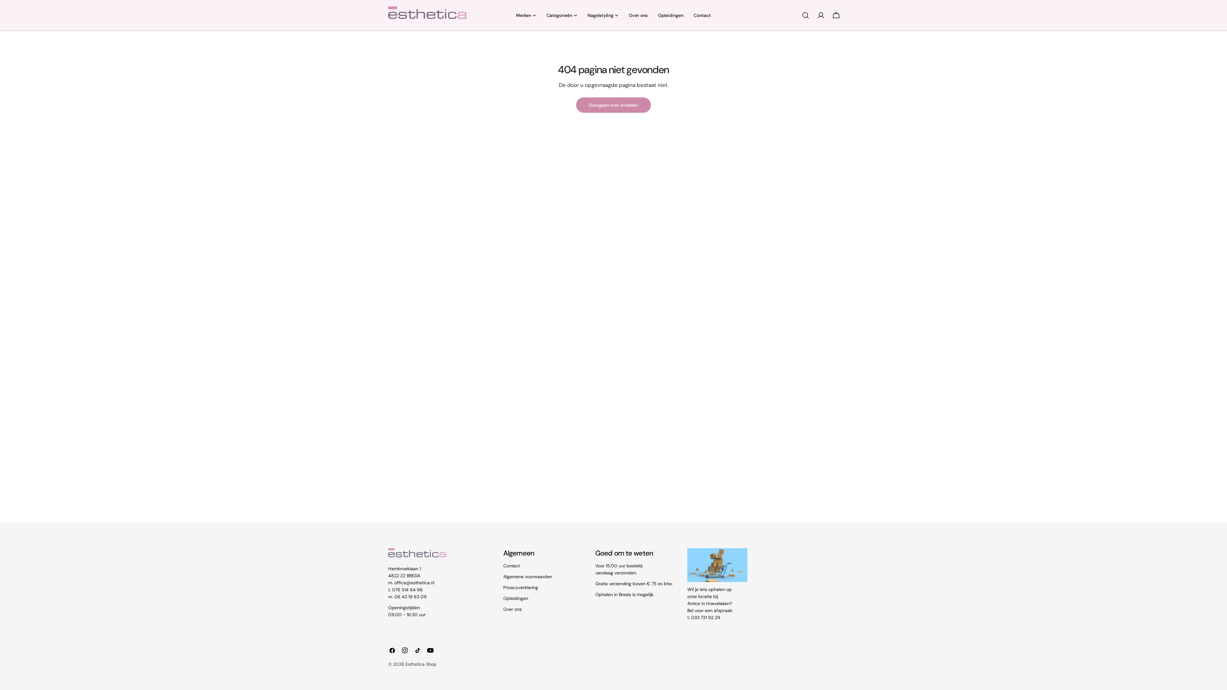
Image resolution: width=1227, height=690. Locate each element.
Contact (511, 566)
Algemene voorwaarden (527, 576)
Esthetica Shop (420, 664)
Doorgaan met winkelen (613, 105)
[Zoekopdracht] (805, 15)
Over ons (512, 609)
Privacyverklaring (520, 587)
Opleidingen (515, 598)
